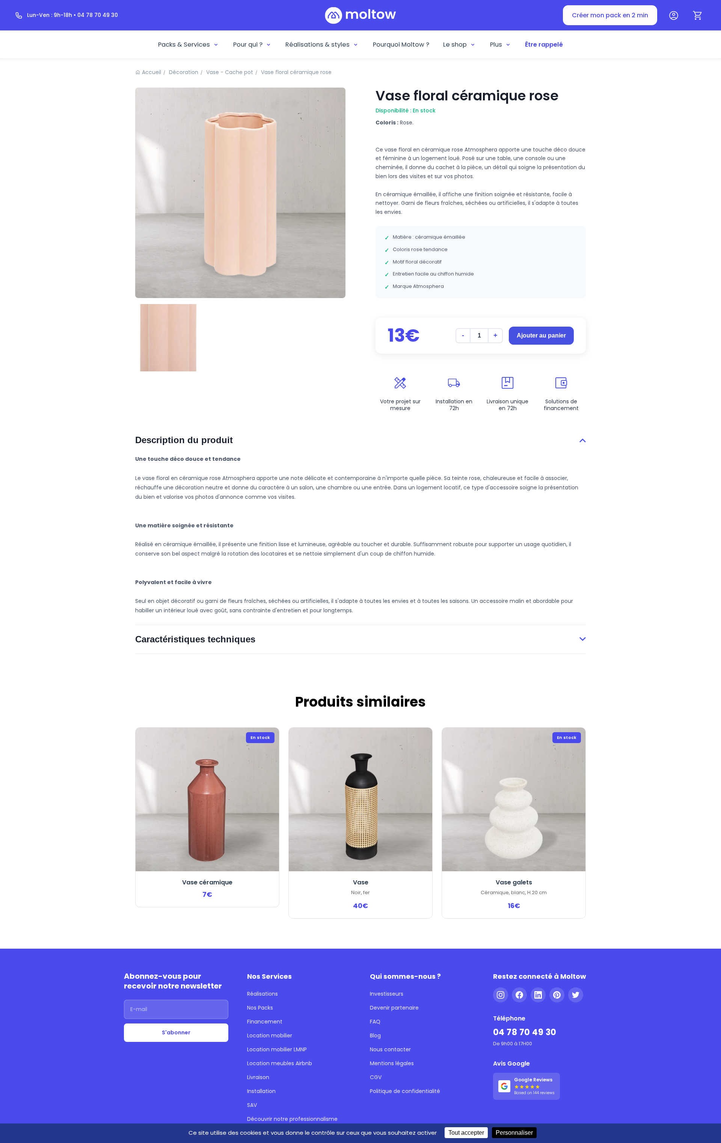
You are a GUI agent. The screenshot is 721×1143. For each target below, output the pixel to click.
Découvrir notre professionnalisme (292, 1119)
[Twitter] (575, 994)
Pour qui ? (247, 44)
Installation (261, 1091)
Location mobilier (269, 1035)
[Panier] (697, 15)
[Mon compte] (673, 15)
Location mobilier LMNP (277, 1049)
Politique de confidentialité (405, 1091)
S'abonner (176, 1032)
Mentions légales (392, 1063)
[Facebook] (519, 994)
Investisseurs (386, 994)
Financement (264, 1021)
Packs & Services (184, 44)
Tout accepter (466, 1132)
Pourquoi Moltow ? (401, 44)
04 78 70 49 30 (525, 1032)
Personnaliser (514, 1132)
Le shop (455, 44)
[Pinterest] (556, 994)
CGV (376, 1077)
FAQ (375, 1021)
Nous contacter (390, 1049)
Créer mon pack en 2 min (610, 15)
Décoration (183, 72)
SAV (252, 1105)
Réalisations (262, 994)
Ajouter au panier (541, 335)
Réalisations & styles (317, 44)
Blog (375, 1035)
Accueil (151, 72)
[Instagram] (500, 994)
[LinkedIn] (538, 994)
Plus (496, 44)
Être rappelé (544, 44)
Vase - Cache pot (229, 72)
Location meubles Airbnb (279, 1063)
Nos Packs (260, 1007)
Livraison (258, 1077)
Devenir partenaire (394, 1007)
